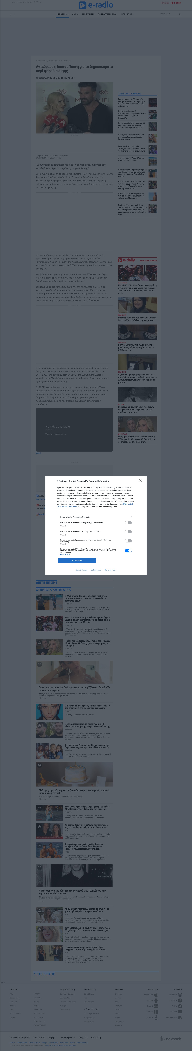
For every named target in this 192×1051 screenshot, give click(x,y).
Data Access (96, 570)
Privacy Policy (111, 570)
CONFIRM (77, 561)
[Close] (141, 481)
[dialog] (96, 525)
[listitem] (96, 516)
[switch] (128, 522)
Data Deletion (81, 570)
